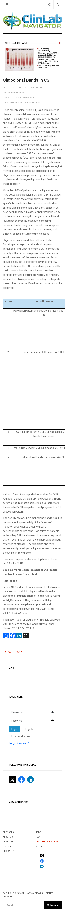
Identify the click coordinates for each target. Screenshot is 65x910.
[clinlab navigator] (32, 21)
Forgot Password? (19, 743)
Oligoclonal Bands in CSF (27, 80)
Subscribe (53, 905)
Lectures (8, 846)
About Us (8, 837)
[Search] (57, 4)
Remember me (21, 736)
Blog (38, 837)
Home (38, 832)
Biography (8, 851)
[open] (7, 4)
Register (29, 729)
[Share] (49, 4)
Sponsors (8, 832)
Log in (14, 729)
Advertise (8, 841)
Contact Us (41, 846)
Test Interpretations (46, 841)
